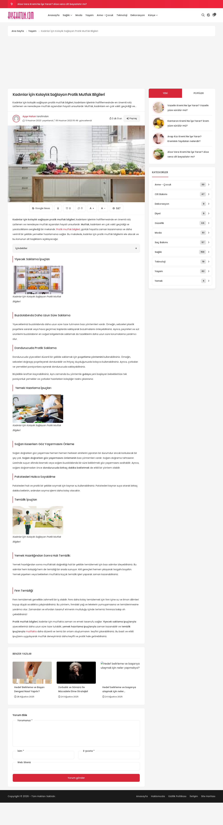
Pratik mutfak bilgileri (68, 229)
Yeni (165, 93)
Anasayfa (53, 15)
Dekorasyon (137, 15)
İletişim (194, 796)
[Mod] (208, 15)
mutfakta (31, 631)
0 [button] (80, 207)
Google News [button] (41, 207)
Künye (151, 15)
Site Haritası (208, 796)
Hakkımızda (158, 796)
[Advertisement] (111, 62)
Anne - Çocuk (105, 15)
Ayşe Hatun (29, 116)
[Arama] (203, 15)
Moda (78, 15)
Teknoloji (122, 15)
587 (116, 207)
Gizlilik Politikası (177, 796)
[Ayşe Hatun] (21, 15)
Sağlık (66, 15)
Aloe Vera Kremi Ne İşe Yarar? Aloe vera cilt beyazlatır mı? (52, 4)
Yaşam (90, 15)
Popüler (199, 93)
